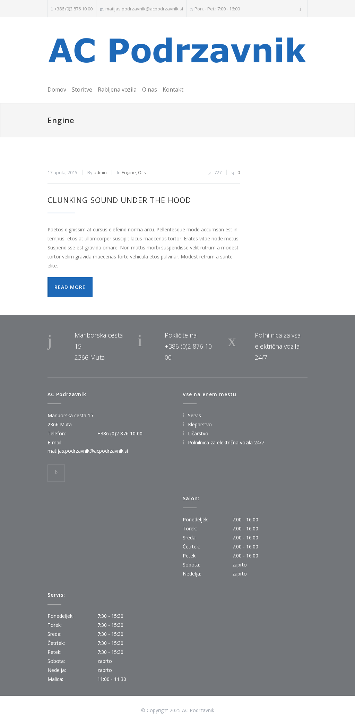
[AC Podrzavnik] (177, 50)
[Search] (301, 8)
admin (100, 172)
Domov (56, 89)
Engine (129, 172)
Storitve (82, 89)
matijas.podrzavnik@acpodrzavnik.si (144, 9)
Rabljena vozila (117, 89)
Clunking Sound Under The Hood (119, 200)
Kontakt (173, 89)
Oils (142, 172)
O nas (149, 89)
